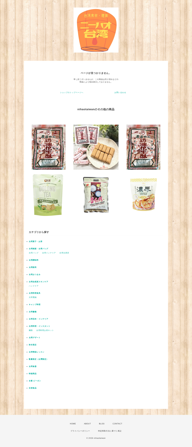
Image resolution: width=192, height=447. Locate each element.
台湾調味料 (34, 260)
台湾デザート (34, 337)
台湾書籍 (33, 312)
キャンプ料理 (34, 304)
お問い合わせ (120, 92)
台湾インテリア (49, 253)
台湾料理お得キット (45, 330)
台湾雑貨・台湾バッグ (38, 249)
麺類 (31, 330)
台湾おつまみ (34, 274)
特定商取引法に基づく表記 (110, 431)
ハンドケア (34, 286)
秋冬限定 (33, 345)
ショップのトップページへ (71, 92)
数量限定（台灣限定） (38, 359)
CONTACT (117, 424)
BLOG (102, 424)
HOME (73, 424)
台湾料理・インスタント (39, 326)
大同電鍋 (33, 297)
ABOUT (87, 424)
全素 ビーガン (35, 381)
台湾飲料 (33, 267)
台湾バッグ (34, 253)
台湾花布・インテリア (38, 319)
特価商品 (33, 374)
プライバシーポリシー (80, 431)
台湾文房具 (64, 253)
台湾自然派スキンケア (38, 282)
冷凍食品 (33, 388)
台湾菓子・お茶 (35, 241)
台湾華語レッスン (36, 352)
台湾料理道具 (34, 293)
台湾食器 (33, 366)
